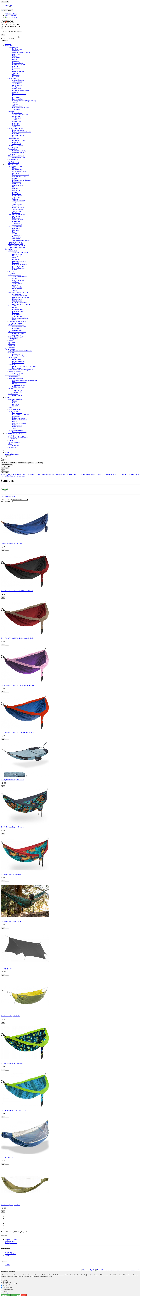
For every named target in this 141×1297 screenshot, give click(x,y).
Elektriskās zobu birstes (19, 382)
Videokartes (15, 75)
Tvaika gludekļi (17, 204)
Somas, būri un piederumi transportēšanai (20, 370)
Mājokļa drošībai (17, 301)
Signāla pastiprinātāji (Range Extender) (24, 101)
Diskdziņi (15, 56)
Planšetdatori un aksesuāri (16, 325)
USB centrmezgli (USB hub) (21, 107)
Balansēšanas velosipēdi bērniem (18, 437)
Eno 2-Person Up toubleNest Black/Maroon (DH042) (17, 591)
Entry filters (5, 468)
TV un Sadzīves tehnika (12, 164)
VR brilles (11, 273)
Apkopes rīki (12, 154)
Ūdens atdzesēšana (18, 71)
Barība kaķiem (16, 359)
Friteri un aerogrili (17, 170)
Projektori (15, 147)
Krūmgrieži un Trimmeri (19, 264)
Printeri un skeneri (13, 138)
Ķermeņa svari (16, 182)
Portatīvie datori (17, 133)
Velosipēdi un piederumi (15, 430)
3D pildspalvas (12, 342)
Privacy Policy (5, 1293)
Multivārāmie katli (17, 190)
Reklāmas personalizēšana (11, 1284)
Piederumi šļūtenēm (18, 266)
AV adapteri (16, 83)
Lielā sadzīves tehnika (15, 226)
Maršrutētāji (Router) (18, 152)
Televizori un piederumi (15, 242)
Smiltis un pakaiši (17, 373)
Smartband (11, 271)
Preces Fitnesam (17, 395)
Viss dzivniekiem (10, 349)
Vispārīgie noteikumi (11, 1243)
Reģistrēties (8, 5)
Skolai (10, 444)
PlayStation (15, 123)
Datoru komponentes (14, 47)
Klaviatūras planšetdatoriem (20, 90)
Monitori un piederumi (19, 94)
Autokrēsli (15, 282)
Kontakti (7, 1265)
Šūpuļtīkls (15, 406)
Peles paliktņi (16, 97)
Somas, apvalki (16, 330)
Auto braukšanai (17, 82)
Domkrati (15, 285)
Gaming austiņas (17, 87)
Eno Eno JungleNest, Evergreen (10, 1205)
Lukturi (14, 421)
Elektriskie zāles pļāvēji (19, 261)
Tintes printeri (16, 144)
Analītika (6, 1286)
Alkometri (15, 278)
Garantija (7, 1255)
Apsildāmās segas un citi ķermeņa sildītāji (24, 380)
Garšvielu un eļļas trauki (19, 176)
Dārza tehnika (12, 251)
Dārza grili (15, 404)
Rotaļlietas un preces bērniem (13, 433)
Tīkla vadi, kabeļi (17, 106)
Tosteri (14, 202)
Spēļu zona (11, 111)
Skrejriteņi (11, 345)
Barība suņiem (16, 368)
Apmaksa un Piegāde (11, 1239)
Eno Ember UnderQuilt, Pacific (10, 1016)
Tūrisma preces (13, 411)
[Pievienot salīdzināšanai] (8, 550)
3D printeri (11, 344)
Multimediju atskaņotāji (15, 244)
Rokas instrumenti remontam (21, 304)
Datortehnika (8, 45)
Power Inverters (17, 288)
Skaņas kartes (16, 68)
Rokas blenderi (16, 194)
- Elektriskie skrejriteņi (109, 474)
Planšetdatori (16, 328)
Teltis (14, 428)
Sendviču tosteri (17, 195)
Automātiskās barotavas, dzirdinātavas (20, 351)
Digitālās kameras (17, 309)
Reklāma (5, 1280)
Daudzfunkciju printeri (19, 140)
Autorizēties (8, 7)
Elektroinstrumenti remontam (21, 297)
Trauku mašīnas (17, 223)
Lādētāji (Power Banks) (15, 337)
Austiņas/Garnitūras (18, 80)
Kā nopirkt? (8, 1252)
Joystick (14, 120)
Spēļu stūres (16, 125)
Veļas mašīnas (16, 237)
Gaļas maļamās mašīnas (19, 171)
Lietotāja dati (7, 1282)
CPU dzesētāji (16, 54)
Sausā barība (12, 364)
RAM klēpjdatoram (18, 135)
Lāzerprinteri (16, 142)
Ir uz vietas (8, 44)
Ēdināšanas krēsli (13, 439)
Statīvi (14, 320)
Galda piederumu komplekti (20, 175)
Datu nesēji (15, 76)
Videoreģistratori (13, 339)
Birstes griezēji (16, 256)
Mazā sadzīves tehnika (15, 166)
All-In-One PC (12, 161)
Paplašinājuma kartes (18, 64)
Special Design (12, 474)
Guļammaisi (16, 416)
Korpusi (14, 59)
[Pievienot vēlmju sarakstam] (6, 550)
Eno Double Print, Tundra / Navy (11, 921)
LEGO (10, 440)
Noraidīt (24, 1295)
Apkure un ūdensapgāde (19, 295)
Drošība (5, 1291)
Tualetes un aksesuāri (14, 371)
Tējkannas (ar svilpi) (18, 201)
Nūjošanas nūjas (17, 425)
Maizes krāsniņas (17, 183)
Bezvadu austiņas (17, 85)
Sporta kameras (17, 316)
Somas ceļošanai (17, 426)
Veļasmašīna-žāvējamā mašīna (21, 240)
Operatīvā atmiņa (17, 63)
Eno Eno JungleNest (7, 1157)
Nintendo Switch (17, 121)
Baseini (14, 401)
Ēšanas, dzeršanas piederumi (21, 414)
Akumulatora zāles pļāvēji (20, 252)
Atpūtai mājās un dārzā (15, 399)
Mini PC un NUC (13, 163)
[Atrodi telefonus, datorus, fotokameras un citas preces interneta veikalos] (117, 1270)
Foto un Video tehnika (15, 306)
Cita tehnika (8, 249)
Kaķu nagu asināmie (18, 361)
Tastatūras (15, 104)
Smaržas (11, 389)
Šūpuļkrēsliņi (12, 447)
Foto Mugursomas (17, 311)
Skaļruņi (14, 102)
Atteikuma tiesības (10, 1254)
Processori (15, 66)
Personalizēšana (8, 1289)
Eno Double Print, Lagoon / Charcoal (12, 827)
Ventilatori (15, 73)
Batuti (14, 402)
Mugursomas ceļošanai (19, 423)
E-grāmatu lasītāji (17, 323)
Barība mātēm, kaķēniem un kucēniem (23, 366)
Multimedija (12, 78)
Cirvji (14, 257)
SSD (13, 70)
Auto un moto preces (14, 275)
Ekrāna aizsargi (13, 159)
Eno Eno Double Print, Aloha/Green (12, 1063)
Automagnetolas (17, 283)
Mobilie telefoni (17, 335)
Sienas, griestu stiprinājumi (16, 245)
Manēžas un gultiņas (14, 442)
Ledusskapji (16, 218)
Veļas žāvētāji (16, 238)
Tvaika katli (15, 206)
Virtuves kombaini (17, 209)
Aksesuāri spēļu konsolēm (20, 114)
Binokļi (14, 307)
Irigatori (14, 383)
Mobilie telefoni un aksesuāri (17, 332)
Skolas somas (16, 445)
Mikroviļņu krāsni (17, 185)
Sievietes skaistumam (18, 385)
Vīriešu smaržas (17, 392)
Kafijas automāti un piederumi (21, 180)
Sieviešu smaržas (17, 390)
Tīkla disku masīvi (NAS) (16, 156)
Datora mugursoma (18, 130)
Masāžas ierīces (13, 376)
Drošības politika (10, 1241)
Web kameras (16, 109)
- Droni (98, 474)
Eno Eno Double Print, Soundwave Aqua (13, 1110)
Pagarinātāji (12, 347)
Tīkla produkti (12, 149)
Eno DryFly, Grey (6, 968)
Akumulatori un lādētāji (19, 276)
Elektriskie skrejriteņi (14, 409)
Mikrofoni (15, 92)
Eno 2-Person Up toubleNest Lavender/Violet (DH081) (17, 685)
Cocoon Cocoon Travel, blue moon (11, 543)
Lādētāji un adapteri (18, 333)
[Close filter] (5, 459)
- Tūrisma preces (122, 474)
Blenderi (14, 168)
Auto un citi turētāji (18, 280)
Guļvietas (11, 352)
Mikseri (14, 187)
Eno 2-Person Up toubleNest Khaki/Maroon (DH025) (17, 638)
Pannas (14, 192)
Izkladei (7, 397)
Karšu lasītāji (16, 57)
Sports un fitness (13, 394)
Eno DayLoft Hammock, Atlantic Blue (12, 780)
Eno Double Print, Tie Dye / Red (11, 874)
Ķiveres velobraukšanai (19, 432)
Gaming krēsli (16, 118)
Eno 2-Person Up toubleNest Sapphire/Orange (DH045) (18, 732)
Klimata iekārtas (17, 299)
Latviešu (14, 14)
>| (5, 1228)
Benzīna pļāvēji (17, 254)
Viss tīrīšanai (16, 213)
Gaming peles (16, 88)
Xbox (14, 126)
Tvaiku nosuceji (17, 225)
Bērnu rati (11, 435)
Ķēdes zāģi (15, 263)
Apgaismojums (16, 294)
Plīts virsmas (16, 221)
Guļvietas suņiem (17, 354)
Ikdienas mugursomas (18, 418)
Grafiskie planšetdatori (19, 326)
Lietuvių (14, 17)
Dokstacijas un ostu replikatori (21, 132)
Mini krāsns (15, 230)
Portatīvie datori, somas (15, 128)
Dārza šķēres (16, 259)
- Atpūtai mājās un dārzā (87, 474)
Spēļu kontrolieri (17, 113)
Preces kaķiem (12, 357)
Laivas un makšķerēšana (19, 420)
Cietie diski (15, 51)
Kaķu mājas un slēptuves (19, 356)
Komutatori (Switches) (19, 151)
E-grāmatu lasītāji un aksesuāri (17, 321)
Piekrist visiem (6, 1295)
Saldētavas (15, 233)
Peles (13, 95)
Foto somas (15, 313)
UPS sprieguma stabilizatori (16, 157)
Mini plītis (15, 188)
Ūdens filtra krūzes (18, 207)
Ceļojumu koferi (17, 413)
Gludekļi (15, 178)
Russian (13, 15)
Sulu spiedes (16, 197)
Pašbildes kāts (16, 314)
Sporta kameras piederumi (20, 318)
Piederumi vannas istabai (19, 302)
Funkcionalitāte (7, 1288)
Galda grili (15, 173)
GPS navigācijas (17, 287)
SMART (11, 340)
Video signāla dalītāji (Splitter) (17, 247)
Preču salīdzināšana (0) (8, 496)
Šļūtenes (14, 270)
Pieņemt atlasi (16, 1295)
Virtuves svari (16, 211)
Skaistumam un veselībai (12, 375)
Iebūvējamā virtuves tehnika (16, 214)
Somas (14, 137)
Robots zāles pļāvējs (18, 268)
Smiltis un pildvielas (18, 363)
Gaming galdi (16, 116)
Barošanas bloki (17, 49)
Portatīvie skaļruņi (17, 99)
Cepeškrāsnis (16, 216)
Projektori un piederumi (15, 145)
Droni (10, 407)
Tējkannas (15, 199)
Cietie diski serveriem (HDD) (21, 52)
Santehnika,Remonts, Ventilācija (18, 292)
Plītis (13, 232)
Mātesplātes (15, 61)
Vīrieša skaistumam (18, 387)
